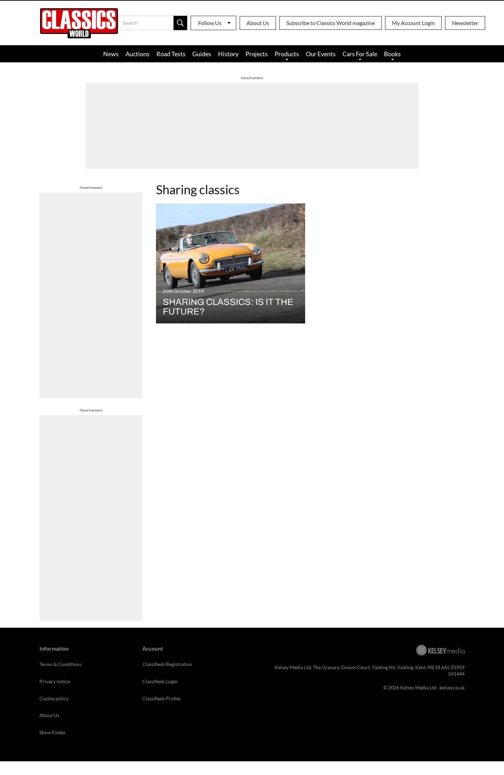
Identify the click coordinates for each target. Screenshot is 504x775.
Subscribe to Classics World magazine (330, 23)
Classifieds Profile (161, 698)
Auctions (137, 54)
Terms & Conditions (60, 664)
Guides (201, 54)
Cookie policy (54, 698)
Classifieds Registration (167, 664)
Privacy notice (54, 681)
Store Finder (52, 732)
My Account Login (413, 23)
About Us (258, 23)
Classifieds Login (160, 681)
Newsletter (465, 23)
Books (392, 54)
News (111, 54)
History (228, 54)
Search (180, 23)
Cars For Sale (360, 54)
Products (287, 54)
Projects (256, 54)
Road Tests (170, 54)
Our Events (321, 54)
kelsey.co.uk (452, 687)
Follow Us (209, 23)
